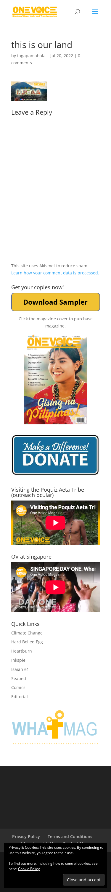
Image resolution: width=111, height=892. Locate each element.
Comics (18, 687)
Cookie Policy (29, 868)
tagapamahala (31, 55)
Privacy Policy (26, 836)
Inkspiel (19, 660)
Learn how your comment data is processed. (55, 273)
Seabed (18, 678)
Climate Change (27, 633)
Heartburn (21, 651)
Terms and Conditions (70, 836)
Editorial (19, 696)
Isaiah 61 (20, 669)
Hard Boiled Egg (27, 642)
